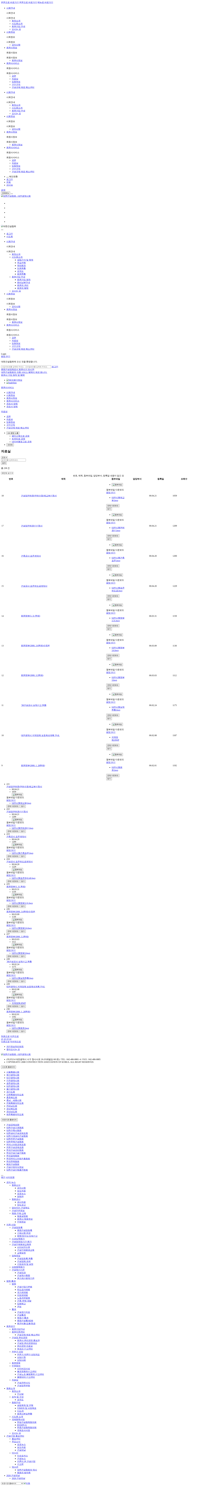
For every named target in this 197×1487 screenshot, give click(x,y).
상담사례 (21, 1360)
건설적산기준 (18, 1270)
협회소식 (16, 1185)
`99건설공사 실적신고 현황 (33, 705)
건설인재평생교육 (25, 1250)
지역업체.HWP (19, 1003)
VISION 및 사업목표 (26, 1408)
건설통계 (21, 1315)
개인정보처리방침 (15, 1046)
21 (2, 1039)
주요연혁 (21, 263)
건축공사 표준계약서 (31, 556)
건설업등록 (17, 1227)
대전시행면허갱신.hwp (22, 828)
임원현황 (21, 268)
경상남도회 (11, 1111)
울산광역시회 (12, 1089)
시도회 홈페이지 (8, 1067)
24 (10, 1039)
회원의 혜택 (22, 288)
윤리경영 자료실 (25, 1346)
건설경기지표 (23, 1312)
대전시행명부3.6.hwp (22, 928)
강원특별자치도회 (15, 1095)
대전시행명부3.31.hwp (22, 903)
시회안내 (10, 8)
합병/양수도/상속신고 (27, 1236)
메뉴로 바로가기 (45, 2)
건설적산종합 (23, 1275)
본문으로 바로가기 (10, 2)
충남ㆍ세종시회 (13, 1100)
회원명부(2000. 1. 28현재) (33, 765)
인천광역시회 (12, 1080)
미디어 (15, 1453)
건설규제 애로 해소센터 (23, 87)
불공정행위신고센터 (26, 1371)
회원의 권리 (22, 285)
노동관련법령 (23, 1298)
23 (7, 1039)
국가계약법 (22, 1292)
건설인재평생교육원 (21, 1244)
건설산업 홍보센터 (15, 1436)
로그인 (9, 234)
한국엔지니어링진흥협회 (18, 1159)
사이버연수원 (23, 1247)
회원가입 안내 (18, 26)
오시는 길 (16, 29)
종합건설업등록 (24, 1230)
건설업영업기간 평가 (22, 1241)
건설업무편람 (23, 1385)
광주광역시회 (12, 1083)
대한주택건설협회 (15, 1142)
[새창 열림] (14, 380)
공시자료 (21, 1202)
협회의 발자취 (24, 1473)
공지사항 (16, 45)
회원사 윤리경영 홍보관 (28, 1340)
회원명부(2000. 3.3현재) (32, 675)
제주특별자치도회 (15, 1114)
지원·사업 (11, 1225)
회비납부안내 (23, 282)
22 (5, 1039)
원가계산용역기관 (25, 1278)
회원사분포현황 (24, 1414)
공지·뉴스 (11, 1182)
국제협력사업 (18, 1419)
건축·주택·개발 (24, 1301)
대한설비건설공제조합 (17, 1133)
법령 (14, 1284)
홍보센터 (16, 1439)
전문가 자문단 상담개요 (28, 1354)
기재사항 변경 (24, 1233)
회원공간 (10, 1326)
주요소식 (16, 1441)
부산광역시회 (12, 1075)
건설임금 (21, 1273)
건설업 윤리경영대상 (27, 1343)
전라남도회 (11, 1106)
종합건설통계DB (25, 1321)
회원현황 (21, 274)
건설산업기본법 (24, 1287)
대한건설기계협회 (15, 1127)
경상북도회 (11, 1109)
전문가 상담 (17, 1352)
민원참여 (16, 1366)
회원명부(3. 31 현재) (30, 616)
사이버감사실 (23, 1368)
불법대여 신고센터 (26, 1377)
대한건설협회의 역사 (27, 1470)
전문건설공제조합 (15, 1147)
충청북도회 (11, 1097)
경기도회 (10, 1092)
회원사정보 (11, 48)
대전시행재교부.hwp (21, 803)
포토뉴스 (21, 1193)
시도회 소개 (17, 1416)
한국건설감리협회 (15, 1150)
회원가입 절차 (24, 280)
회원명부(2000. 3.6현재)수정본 (35, 645)
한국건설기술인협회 (16, 1153)
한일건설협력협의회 (26, 1422)
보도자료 (21, 1191)
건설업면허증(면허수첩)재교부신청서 (39, 496)
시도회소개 (17, 23)
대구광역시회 (12, 1078)
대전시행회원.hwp (20, 1028)
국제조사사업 (23, 1430)
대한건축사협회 (13, 1130)
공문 (14, 76)
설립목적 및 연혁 (25, 1405)
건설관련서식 (23, 1383)
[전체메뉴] (12, 193)
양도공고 (21, 1205)
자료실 (15, 79)
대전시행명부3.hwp (21, 953)
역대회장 (21, 265)
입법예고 (21, 1304)
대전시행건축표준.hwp (22, 853)
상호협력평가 (18, 1267)
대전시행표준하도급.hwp (23, 878)
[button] (7, 387)
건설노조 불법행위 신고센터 (30, 1374)
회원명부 (16, 1363)
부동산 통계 (22, 1318)
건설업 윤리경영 (19, 1337)
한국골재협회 (12, 1156)
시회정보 (10, 32)
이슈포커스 (22, 1456)
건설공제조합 (12, 1125)
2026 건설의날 (13, 1475)
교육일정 (21, 1253)
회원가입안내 (18, 1329)
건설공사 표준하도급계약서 (34, 586)
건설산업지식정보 (15, 1167)
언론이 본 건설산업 (26, 1461)
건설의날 (21, 1450)
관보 (19, 1306)
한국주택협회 (12, 1161)
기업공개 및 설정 (25, 1264)
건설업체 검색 (24, 1261)
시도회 (9, 236)
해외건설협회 (12, 1164)
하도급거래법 (23, 1289)
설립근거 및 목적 (25, 260)
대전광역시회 (12, 1086)
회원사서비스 (12, 63)
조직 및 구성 (18, 1397)
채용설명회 (22, 1216)
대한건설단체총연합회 (17, 1170)
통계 (14, 1309)
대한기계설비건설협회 (17, 1136)
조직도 (20, 271)
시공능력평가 (18, 1239)
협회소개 (10, 1388)
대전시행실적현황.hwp (22, 978)
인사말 (20, 1394)
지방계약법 (22, 1295)
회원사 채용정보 (25, 1219)
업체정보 (16, 1256)
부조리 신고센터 (25, 1349)
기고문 (20, 1464)
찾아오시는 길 (13, 1049)
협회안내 (16, 1402)
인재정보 (21, 1222)
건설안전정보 (18, 1210)
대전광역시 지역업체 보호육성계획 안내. (40, 735)
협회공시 (16, 1199)
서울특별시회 (12, 1072)
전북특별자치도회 (15, 1103)
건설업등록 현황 (25, 1258)
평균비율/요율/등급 (26, 1323)
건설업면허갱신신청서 (31, 526)
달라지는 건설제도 (20, 1208)
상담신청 (21, 1357)
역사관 (15, 1467)
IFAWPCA (22, 1425)
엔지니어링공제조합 (16, 1144)
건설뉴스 (21, 1458)
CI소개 (20, 1411)
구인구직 (16, 84)
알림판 (20, 1196)
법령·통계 (11, 1281)
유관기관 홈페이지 (9, 1120)
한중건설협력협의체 (26, 1427)
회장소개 (16, 21)
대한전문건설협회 (15, 1139)
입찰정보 (16, 82)
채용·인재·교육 (19, 1213)
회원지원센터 (18, 1332)
